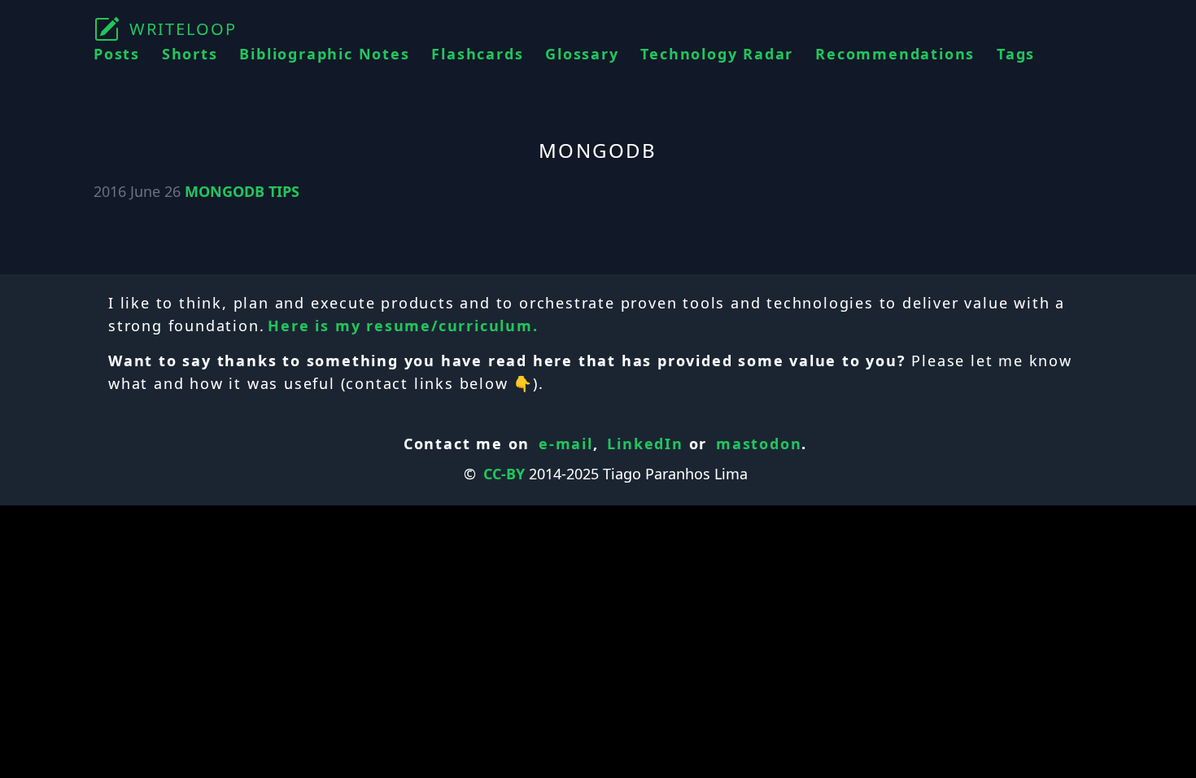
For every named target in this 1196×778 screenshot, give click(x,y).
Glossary (581, 53)
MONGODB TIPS (242, 191)
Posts (117, 53)
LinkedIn (645, 443)
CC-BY (504, 473)
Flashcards (477, 53)
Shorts (190, 53)
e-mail (566, 443)
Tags (1016, 53)
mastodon (758, 443)
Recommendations (895, 53)
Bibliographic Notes (324, 53)
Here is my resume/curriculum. (403, 325)
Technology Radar (716, 53)
